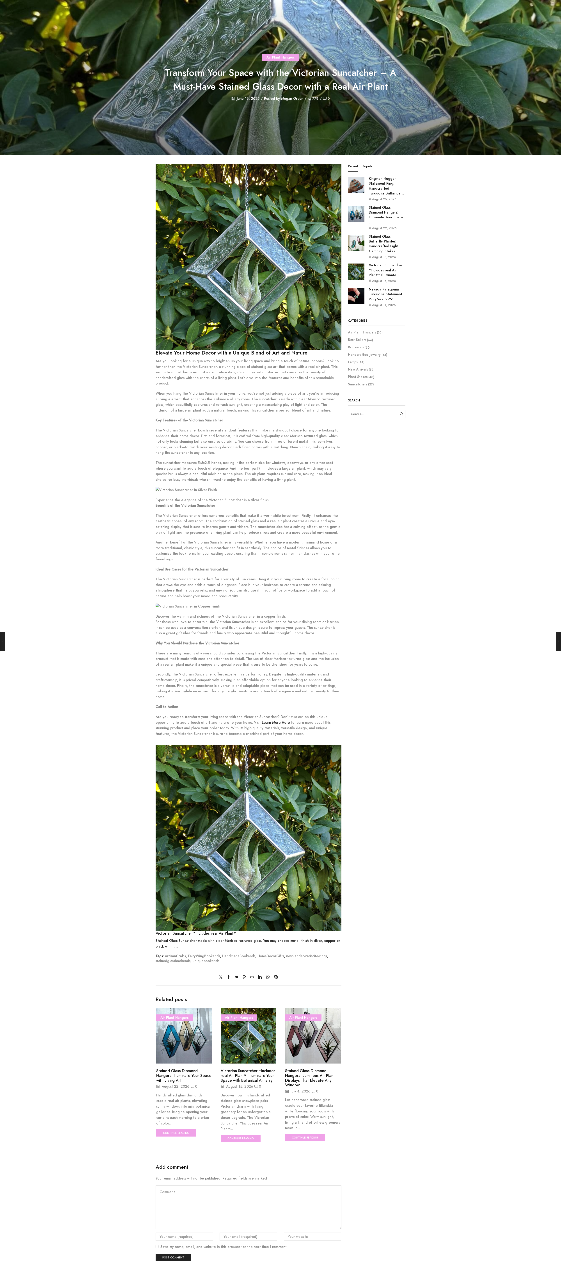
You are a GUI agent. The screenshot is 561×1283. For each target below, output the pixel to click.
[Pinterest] (244, 977)
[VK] (236, 977)
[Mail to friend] (252, 977)
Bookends (356, 347)
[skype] (275, 977)
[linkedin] (260, 977)
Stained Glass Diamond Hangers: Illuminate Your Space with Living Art (183, 1075)
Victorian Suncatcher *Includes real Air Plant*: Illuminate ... (386, 270)
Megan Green (292, 98)
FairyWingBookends (204, 956)
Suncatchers (357, 384)
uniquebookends (206, 960)
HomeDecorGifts (270, 956)
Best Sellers (357, 339)
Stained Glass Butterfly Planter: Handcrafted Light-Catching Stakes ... (384, 244)
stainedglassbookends (173, 960)
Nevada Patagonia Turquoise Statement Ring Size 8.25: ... (385, 294)
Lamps (353, 362)
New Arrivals (358, 369)
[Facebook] (229, 977)
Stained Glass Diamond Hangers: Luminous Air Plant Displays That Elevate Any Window (310, 1078)
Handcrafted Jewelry (364, 354)
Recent (353, 166)
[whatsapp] (268, 977)
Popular (368, 166)
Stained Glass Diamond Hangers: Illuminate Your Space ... (386, 215)
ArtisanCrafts (175, 956)
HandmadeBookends (238, 956)
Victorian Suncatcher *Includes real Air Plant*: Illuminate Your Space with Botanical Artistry (248, 1075)
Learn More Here (276, 722)
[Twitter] (222, 977)
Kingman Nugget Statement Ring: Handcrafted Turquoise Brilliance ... (386, 186)
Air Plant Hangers (280, 57)
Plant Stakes (357, 376)
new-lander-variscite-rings (306, 956)
